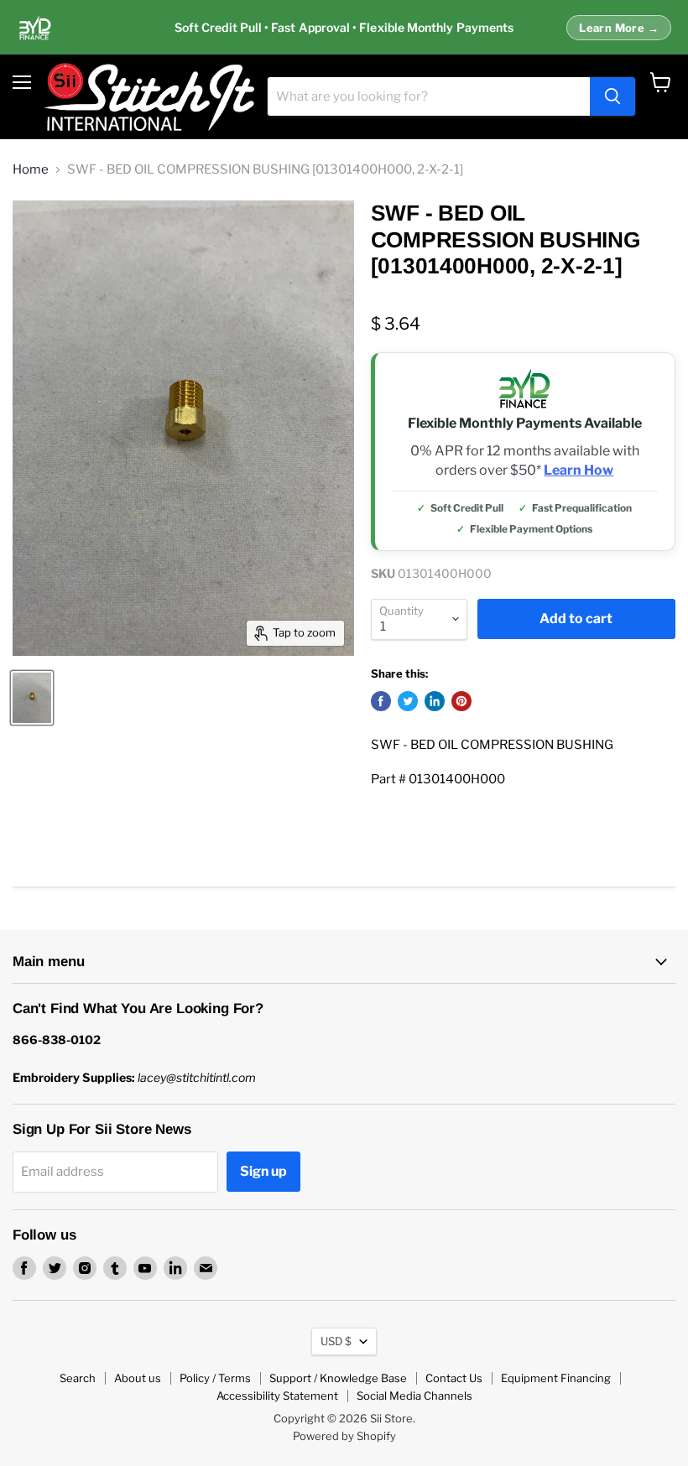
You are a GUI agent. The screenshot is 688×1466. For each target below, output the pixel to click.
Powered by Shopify (344, 1436)
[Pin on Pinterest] (461, 701)
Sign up (263, 1171)
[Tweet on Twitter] (408, 701)
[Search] (612, 96)
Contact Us (453, 1378)
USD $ (336, 1341)
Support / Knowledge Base (338, 1378)
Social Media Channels (414, 1395)
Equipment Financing (556, 1378)
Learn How (578, 470)
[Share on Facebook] (381, 701)
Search (78, 1378)
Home (31, 170)
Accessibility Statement (277, 1395)
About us (137, 1378)
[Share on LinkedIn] (435, 701)
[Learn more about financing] (344, 27)
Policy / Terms (215, 1378)
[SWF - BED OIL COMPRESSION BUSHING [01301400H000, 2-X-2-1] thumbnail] (32, 698)
